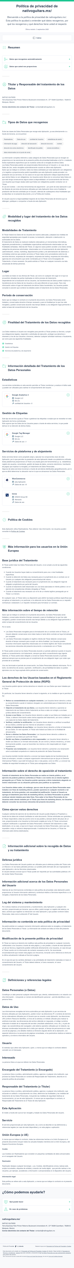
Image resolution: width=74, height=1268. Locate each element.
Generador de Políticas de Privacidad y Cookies (59, 1246)
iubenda (18, 1253)
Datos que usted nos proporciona (23, 66)
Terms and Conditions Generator (56, 1256)
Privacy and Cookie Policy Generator (34, 1256)
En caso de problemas (18, 1209)
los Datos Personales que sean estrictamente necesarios (56, 1253)
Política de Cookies (18, 531)
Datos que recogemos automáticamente (25, 59)
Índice (38, 38)
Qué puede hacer (16, 1202)
